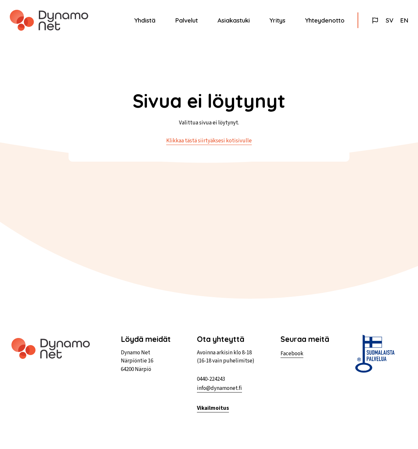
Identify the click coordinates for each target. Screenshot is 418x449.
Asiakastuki (233, 20)
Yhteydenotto (325, 20)
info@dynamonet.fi (219, 388)
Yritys (277, 20)
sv (390, 20)
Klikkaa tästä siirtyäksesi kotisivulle (209, 141)
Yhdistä (144, 20)
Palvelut (186, 20)
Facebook (292, 354)
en (404, 20)
